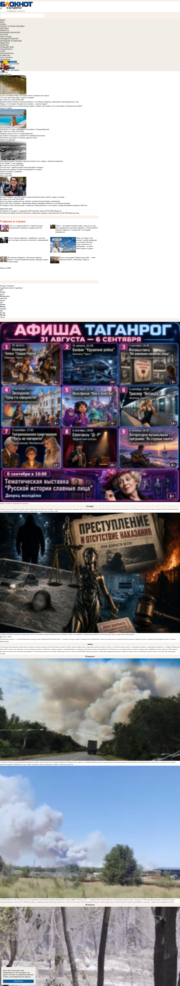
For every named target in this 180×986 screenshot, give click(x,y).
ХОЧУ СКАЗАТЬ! (6, 57)
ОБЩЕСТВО (4, 43)
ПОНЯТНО (18, 981)
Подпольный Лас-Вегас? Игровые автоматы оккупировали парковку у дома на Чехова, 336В (30, 511)
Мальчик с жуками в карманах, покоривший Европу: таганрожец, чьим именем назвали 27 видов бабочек (77, 649)
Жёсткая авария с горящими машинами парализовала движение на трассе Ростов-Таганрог (52, 902)
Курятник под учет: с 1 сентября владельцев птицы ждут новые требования (25, 639)
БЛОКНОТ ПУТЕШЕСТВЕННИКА (12, 26)
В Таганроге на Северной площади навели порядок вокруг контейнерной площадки (28, 509)
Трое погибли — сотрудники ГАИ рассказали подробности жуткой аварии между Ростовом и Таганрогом (110, 899)
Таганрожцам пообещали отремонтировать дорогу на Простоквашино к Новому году (109, 902)
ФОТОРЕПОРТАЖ (7, 53)
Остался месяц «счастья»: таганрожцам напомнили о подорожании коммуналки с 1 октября (142, 647)
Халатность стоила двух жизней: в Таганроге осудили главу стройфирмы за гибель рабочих (139, 649)
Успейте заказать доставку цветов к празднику (109, 639)
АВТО (2, 22)
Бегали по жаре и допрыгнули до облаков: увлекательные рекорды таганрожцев (30, 201)
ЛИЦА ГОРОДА (6, 37)
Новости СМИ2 (5, 268)
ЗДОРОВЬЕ (4, 28)
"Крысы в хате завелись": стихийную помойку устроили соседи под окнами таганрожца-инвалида (98, 762)
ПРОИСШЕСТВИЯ (7, 47)
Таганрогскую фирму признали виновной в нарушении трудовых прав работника (30, 213)
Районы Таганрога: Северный (11, 172)
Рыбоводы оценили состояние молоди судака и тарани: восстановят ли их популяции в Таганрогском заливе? (41, 106)
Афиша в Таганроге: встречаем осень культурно (14, 503)
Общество (57, 211)
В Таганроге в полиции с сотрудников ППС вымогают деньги (22, 211)
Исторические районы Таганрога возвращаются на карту (21, 169)
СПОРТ (2, 51)
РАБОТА (13, 62)
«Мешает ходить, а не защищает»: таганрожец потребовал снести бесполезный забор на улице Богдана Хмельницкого (98, 634)
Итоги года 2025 (6, 176)
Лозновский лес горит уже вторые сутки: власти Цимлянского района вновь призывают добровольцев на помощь (37, 899)
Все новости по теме (7, 100)
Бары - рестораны (12, 70)
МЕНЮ (2, 20)
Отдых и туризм (6, 108)
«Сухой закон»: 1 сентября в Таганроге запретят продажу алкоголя (72, 639)
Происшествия (73, 213)
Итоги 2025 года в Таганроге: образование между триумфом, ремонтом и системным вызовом (35, 203)
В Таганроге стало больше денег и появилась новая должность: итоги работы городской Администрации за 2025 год (43, 205)
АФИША (3, 24)
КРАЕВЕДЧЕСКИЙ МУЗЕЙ (10, 32)
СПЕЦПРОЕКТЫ (6, 49)
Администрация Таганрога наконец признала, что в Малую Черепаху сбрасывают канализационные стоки (39, 102)
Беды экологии (5, 74)
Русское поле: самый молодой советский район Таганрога (21, 167)
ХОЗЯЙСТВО (5, 55)
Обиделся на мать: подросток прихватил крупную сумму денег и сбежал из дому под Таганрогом (44, 764)
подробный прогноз (7, 288)
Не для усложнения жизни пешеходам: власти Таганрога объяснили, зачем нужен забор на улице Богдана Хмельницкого (93, 509)
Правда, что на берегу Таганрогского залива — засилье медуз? (23, 104)
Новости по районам (7, 140)
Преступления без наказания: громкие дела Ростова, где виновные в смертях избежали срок (31, 634)
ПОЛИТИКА (4, 45)
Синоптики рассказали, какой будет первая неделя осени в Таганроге (56, 651)
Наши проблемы (6, 174)
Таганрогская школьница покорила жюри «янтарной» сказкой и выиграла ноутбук (27, 647)
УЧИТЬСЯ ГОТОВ (12, 64)
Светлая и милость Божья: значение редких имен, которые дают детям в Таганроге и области (83, 647)
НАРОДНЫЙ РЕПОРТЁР (9, 39)
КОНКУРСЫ (4, 30)
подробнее (19, 288)
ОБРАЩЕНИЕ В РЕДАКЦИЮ (11, 41)
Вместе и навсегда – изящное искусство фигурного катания (156, 902)
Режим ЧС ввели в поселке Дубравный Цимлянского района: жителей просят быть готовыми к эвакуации (34, 762)
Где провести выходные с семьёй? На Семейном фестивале (22, 136)
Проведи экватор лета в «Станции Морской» (16, 133)
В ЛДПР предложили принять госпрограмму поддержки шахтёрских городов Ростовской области (109, 651)
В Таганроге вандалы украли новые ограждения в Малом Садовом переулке (156, 509)
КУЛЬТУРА (4, 35)
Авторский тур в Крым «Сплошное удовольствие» (18, 138)
